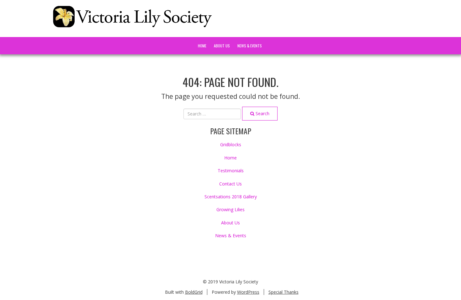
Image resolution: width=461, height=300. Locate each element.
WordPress (248, 292)
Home (202, 45)
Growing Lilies (230, 209)
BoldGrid (194, 292)
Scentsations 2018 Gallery (230, 197)
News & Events (249, 45)
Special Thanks (283, 292)
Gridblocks (230, 144)
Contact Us (230, 184)
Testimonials (231, 171)
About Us (222, 45)
